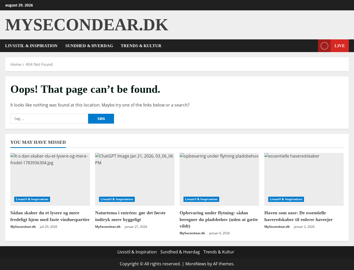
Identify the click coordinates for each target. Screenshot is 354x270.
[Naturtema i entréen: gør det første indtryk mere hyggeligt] (135, 179)
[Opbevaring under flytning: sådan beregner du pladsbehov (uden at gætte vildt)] (219, 179)
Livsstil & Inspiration (31, 46)
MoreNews (195, 264)
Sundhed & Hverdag (89, 46)
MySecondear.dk (86, 24)
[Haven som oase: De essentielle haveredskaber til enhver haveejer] (304, 179)
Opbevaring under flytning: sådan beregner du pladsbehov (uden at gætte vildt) (219, 219)
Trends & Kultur (141, 46)
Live (340, 45)
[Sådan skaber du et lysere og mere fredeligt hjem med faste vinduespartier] (50, 179)
